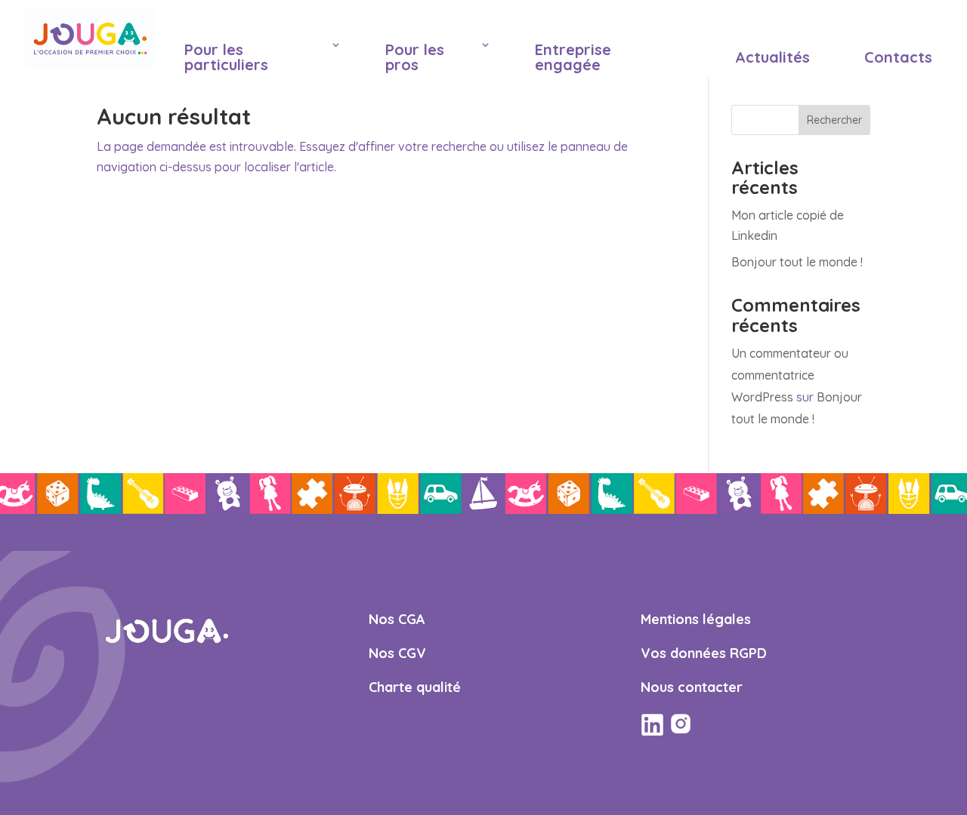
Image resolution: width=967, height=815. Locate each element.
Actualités (772, 57)
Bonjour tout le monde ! (797, 261)
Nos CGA (397, 619)
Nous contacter (692, 687)
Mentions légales (696, 619)
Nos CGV (397, 653)
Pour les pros (414, 57)
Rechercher (834, 120)
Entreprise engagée (573, 57)
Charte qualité (415, 687)
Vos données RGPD (704, 653)
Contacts (898, 57)
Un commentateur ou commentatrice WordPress (789, 375)
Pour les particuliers (226, 57)
